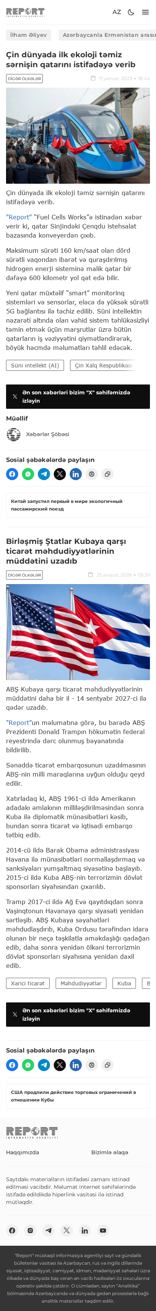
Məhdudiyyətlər (81, 983)
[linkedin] (76, 474)
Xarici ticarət (28, 983)
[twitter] (60, 474)
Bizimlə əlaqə (109, 1152)
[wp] (28, 474)
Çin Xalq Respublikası (103, 365)
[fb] (12, 474)
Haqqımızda (22, 1152)
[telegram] (44, 474)
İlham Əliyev (28, 35)
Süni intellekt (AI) (35, 365)
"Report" (19, 217)
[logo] (25, 12)
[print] (92, 474)
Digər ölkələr (24, 78)
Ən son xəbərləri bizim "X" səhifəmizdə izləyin (76, 396)
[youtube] (103, 1230)
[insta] (30, 1230)
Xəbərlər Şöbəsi (47, 434)
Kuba (124, 983)
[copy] (107, 474)
